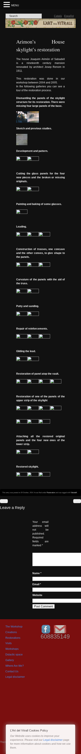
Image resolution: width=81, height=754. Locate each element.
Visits (8, 643)
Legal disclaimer (15, 677)
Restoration (51, 492)
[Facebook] (46, 633)
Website (37, 595)
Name (36, 573)
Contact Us (11, 671)
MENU (15, 5)
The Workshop (13, 626)
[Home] (40, 27)
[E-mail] (60, 633)
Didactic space (14, 654)
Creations (11, 632)
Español (69, 16)
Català (58, 16)
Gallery (9, 660)
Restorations (12, 638)
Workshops (12, 649)
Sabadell (74, 492)
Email (36, 584)
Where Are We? (14, 666)
